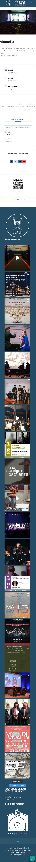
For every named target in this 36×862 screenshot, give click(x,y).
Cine (11, 89)
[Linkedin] (20, 161)
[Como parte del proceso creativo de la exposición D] (17, 765)
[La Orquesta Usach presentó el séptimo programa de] (17, 418)
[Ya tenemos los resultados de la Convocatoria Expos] (17, 659)
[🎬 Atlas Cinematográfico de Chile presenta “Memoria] (17, 445)
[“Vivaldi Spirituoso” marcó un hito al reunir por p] (17, 525)
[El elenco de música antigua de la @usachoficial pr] (17, 311)
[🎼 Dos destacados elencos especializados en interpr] (17, 739)
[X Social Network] (16, 161)
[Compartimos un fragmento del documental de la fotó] (17, 471)
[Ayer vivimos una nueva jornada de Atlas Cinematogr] (17, 258)
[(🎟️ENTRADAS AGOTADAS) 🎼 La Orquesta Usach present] (17, 605)
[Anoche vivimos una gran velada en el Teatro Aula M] (17, 552)
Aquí (6, 801)
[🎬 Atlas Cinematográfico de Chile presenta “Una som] (17, 578)
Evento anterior (19, 199)
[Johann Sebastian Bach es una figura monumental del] (17, 284)
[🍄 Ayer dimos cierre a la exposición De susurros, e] (17, 712)
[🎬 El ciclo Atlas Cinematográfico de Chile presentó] (17, 685)
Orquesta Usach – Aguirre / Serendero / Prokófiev (18, 127)
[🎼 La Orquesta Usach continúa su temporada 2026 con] (17, 632)
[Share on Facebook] (11, 161)
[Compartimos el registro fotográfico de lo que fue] (17, 338)
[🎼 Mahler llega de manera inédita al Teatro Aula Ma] (17, 498)
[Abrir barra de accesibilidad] (32, 858)
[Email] (24, 161)
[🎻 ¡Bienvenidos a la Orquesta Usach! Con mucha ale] (17, 391)
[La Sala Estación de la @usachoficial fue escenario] (17, 365)
